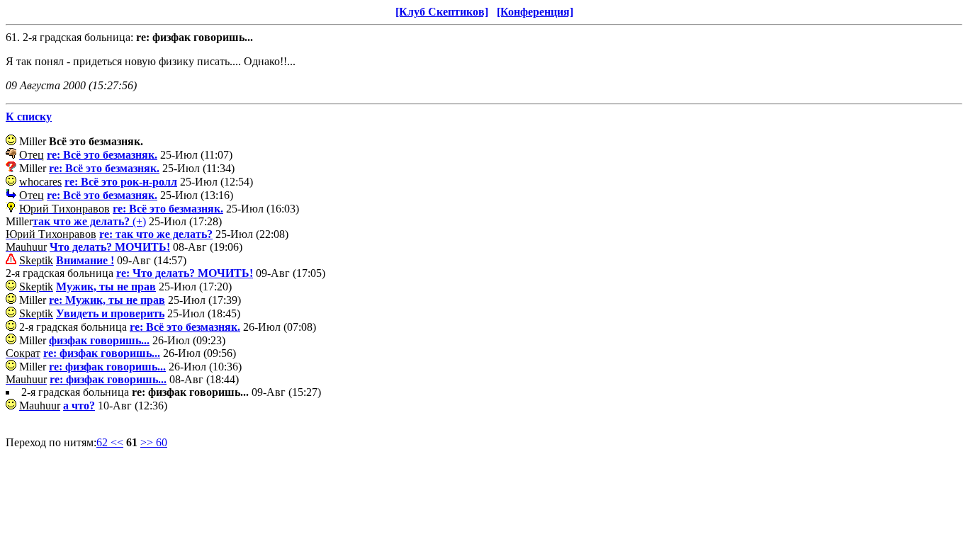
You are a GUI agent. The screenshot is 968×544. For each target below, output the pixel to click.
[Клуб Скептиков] (441, 12)
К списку (29, 116)
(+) (89, 221)
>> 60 (153, 442)
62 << (109, 442)
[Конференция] (535, 12)
